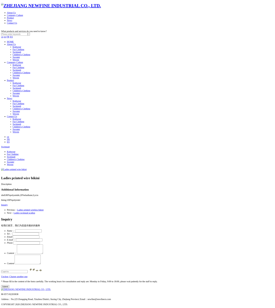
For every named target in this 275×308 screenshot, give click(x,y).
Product (10, 18)
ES (11, 37)
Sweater (16, 57)
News (9, 20)
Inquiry (4, 205)
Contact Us (12, 23)
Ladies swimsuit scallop (24, 213)
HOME (10, 42)
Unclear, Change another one (14, 276)
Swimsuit (17, 52)
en (5, 37)
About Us (11, 12)
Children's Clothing (21, 54)
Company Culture (15, 15)
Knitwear (17, 47)
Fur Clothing (18, 49)
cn (2, 37)
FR (8, 37)
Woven (16, 60)
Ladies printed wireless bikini (30, 210)
